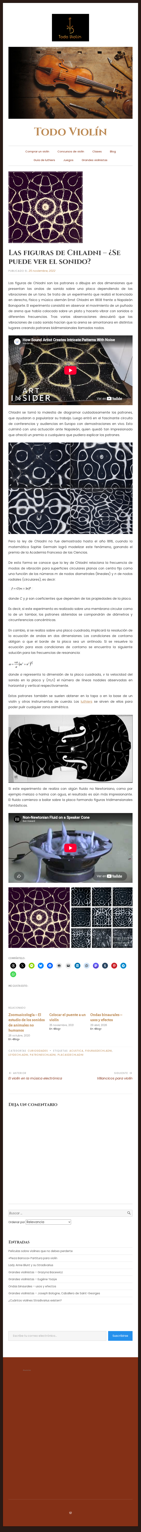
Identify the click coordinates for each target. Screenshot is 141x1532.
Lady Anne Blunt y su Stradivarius (30, 1265)
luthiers (86, 701)
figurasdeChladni (98, 1051)
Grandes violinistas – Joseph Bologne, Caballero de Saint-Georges (54, 1293)
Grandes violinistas (94, 160)
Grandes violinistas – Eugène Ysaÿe (32, 1279)
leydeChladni (18, 1055)
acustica (76, 1051)
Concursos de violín (70, 151)
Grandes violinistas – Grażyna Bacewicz (35, 1272)
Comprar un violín (37, 151)
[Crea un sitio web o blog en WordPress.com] (70, 1513)
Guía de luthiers (44, 160)
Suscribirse (120, 1336)
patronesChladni (43, 1055)
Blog (113, 151)
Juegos (68, 160)
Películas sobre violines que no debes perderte (40, 1251)
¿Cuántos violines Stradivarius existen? (35, 1300)
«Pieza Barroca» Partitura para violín (32, 1258)
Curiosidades (38, 1051)
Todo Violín (70, 132)
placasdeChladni (71, 1055)
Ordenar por (17, 1222)
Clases (97, 151)
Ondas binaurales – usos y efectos (32, 1286)
